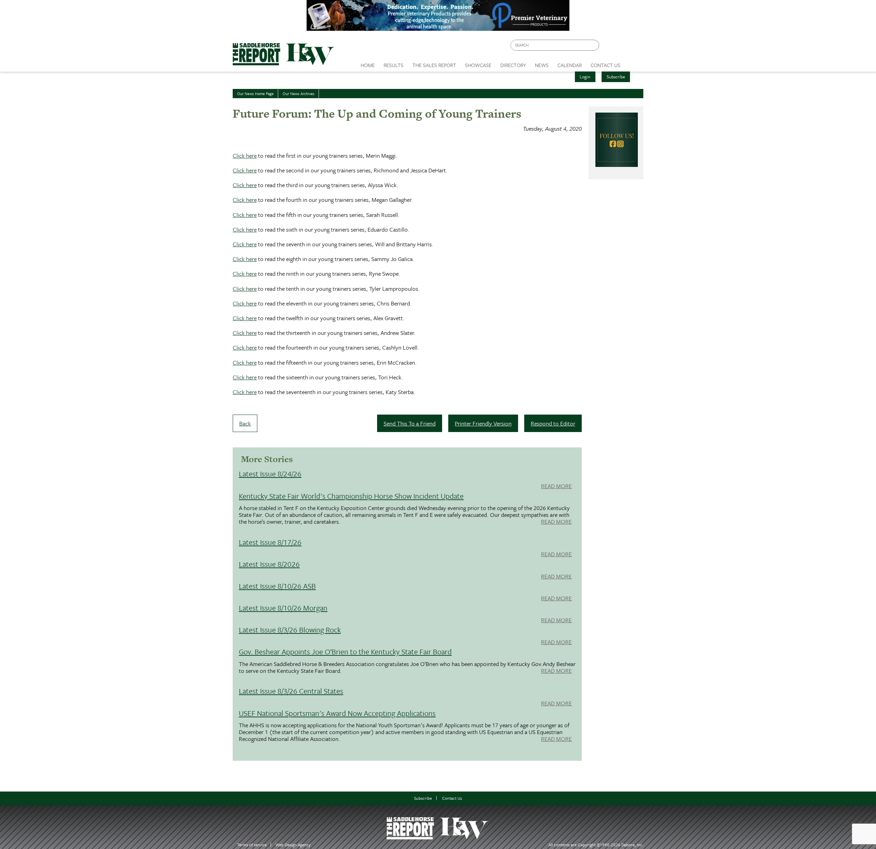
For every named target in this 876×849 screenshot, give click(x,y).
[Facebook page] (608, 47)
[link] (368, 63)
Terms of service (252, 845)
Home (368, 65)
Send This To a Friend (410, 423)
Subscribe (616, 76)
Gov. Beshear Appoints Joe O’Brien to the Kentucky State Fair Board (345, 651)
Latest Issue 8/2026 (269, 564)
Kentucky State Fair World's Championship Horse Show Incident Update (351, 496)
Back (245, 423)
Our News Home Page (255, 93)
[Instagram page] (634, 47)
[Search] (594, 45)
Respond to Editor (553, 423)
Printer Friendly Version (483, 423)
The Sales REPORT (434, 65)
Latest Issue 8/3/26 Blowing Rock (290, 629)
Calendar (569, 65)
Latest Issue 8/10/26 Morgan (283, 607)
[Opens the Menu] (634, 62)
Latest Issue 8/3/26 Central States (291, 690)
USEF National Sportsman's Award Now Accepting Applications (337, 713)
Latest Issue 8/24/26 (270, 473)
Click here (245, 155)
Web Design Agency (293, 845)
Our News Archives (298, 93)
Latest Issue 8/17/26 (270, 542)
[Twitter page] (621, 47)
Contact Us (452, 798)
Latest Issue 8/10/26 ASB (277, 585)
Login (585, 76)
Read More (556, 486)
